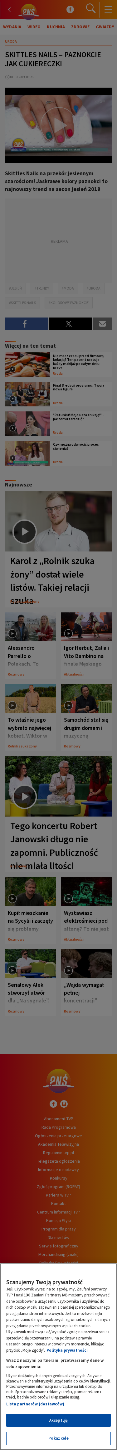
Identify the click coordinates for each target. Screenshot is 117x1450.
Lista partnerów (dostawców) (35, 1404)
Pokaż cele (58, 1438)
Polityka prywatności (67, 1350)
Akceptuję (58, 1420)
